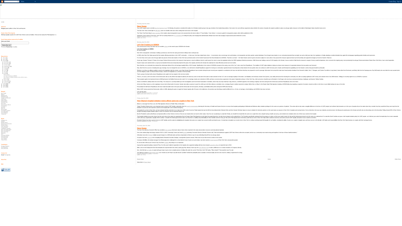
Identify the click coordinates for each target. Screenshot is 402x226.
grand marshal (214, 140)
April (5, 73)
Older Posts (398, 159)
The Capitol (4, 138)
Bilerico (3, 94)
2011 (4, 59)
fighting (150, 135)
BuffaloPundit (4, 96)
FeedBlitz (15, 47)
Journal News (4, 127)
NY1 (2, 134)
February (6, 81)
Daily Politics (4, 100)
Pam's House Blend (6, 104)
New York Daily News (6, 129)
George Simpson (5, 146)
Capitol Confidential (6, 97)
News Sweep (141, 26)
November (6, 63)
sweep (144, 37)
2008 (4, 85)
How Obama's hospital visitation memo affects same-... (16, 77)
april (141, 37)
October (6, 64)
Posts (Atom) (147, 162)
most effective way (203, 147)
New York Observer (5, 130)
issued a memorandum (192, 106)
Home (269, 159)
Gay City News (4, 126)
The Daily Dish (4, 111)
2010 (4, 60)
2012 (4, 57)
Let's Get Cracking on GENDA (148, 45)
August (6, 67)
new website (168, 130)
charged (149, 137)
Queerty (3, 107)
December (6, 62)
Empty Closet (4, 124)
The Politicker (4, 112)
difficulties (157, 30)
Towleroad (3, 114)
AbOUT (3, 121)
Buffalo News (4, 122)
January (6, 82)
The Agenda (7, 154)
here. (55, 34)
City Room (3, 99)
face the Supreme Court (161, 28)
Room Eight (4, 109)
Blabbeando (4, 95)
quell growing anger (154, 152)
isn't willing (149, 150)
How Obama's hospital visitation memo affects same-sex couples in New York (165, 101)
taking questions (156, 33)
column (166, 46)
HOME (2, 22)
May (5, 72)
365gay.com (4, 120)
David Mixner (4, 101)
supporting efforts (214, 145)
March (5, 79)
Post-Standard (4, 136)
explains (166, 142)
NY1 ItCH (3, 103)
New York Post (4, 131)
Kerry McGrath (4, 148)
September (7, 66)
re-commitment (178, 35)
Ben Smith (3, 93)
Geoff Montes (4, 147)
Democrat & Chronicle (6, 123)
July (5, 69)
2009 (4, 84)
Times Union (4, 139)
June (5, 70)
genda (141, 93)
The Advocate (4, 137)
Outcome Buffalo (5, 135)
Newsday (3, 133)
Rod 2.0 (3, 108)
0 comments (155, 36)
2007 (4, 86)
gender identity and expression (150, 93)
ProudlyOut (4, 106)
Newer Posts (140, 159)
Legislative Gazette (5, 128)
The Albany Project (5, 110)
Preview (3, 47)
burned (184, 132)
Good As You (4, 102)
